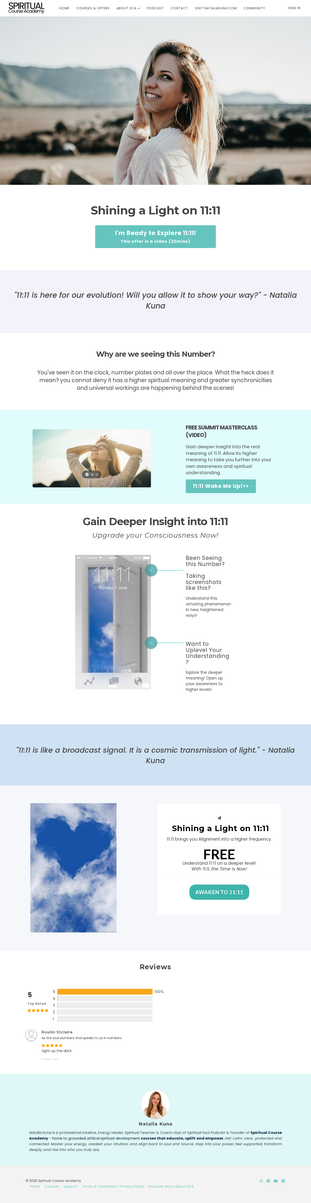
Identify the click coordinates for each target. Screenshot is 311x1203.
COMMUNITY (254, 8)
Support (71, 1186)
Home (35, 1186)
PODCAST (155, 8)
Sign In (294, 8)
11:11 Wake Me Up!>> (221, 486)
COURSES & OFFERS (93, 8)
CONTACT (179, 8)
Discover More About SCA (171, 1186)
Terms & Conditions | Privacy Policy (113, 1186)
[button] (41, 458)
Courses (52, 1186)
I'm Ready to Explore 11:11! (155, 236)
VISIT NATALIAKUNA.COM (216, 8)
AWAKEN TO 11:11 (219, 892)
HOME (64, 8)
